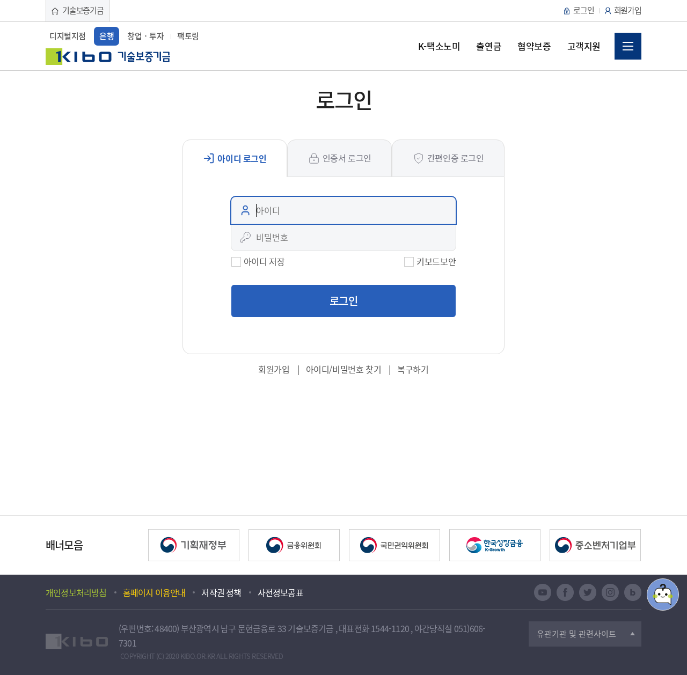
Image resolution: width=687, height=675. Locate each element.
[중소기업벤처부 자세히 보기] (595, 545)
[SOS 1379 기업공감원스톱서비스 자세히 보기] (394, 545)
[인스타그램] (610, 592)
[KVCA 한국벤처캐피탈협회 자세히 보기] (294, 545)
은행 (106, 36)
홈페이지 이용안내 (154, 592)
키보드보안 (436, 261)
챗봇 (663, 594)
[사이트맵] (628, 46)
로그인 (583, 10)
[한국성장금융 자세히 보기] (494, 545)
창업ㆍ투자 (145, 36)
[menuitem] (439, 46)
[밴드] (632, 592)
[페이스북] (565, 592)
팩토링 (188, 36)
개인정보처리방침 (76, 592)
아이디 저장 (264, 261)
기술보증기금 (83, 10)
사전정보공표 (280, 592)
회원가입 (628, 10)
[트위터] (587, 592)
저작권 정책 (221, 592)
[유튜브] (542, 592)
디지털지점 (67, 36)
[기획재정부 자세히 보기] (193, 545)
